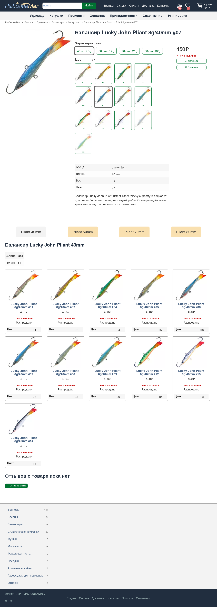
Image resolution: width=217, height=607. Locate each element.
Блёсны (28, 517)
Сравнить (193, 67)
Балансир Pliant (93, 22)
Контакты (163, 5)
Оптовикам (143, 598)
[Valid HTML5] (6, 601)
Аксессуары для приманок (28, 575)
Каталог (28, 22)
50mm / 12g (106, 51)
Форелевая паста (28, 553)
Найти (89, 5)
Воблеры (28, 509)
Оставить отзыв (18, 485)
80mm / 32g (152, 51)
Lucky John (74, 22)
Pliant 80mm (186, 231)
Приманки (76, 15)
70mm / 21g (129, 51)
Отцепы (28, 582)
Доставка (148, 5)
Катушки (56, 15)
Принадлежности (123, 15)
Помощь (127, 598)
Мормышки (28, 546)
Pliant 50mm (83, 231)
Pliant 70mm (134, 231)
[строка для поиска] (62, 6)
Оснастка (97, 15)
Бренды (108, 5)
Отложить (193, 61)
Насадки (28, 561)
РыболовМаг (13, 22)
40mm (108, 22)
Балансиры (58, 22)
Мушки (28, 539)
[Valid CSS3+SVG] (11, 601)
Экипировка (177, 15)
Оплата (134, 5)
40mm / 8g (84, 51)
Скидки (121, 5)
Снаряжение (152, 15)
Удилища (37, 15)
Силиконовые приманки (28, 531)
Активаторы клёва (28, 568)
